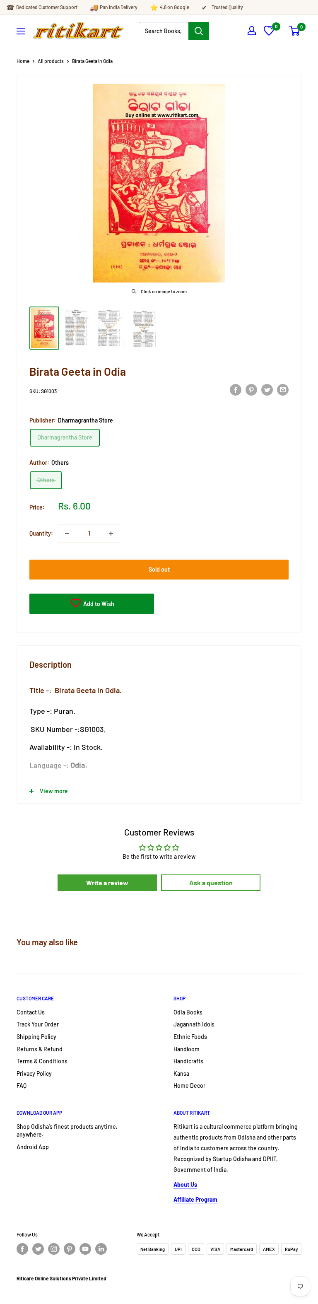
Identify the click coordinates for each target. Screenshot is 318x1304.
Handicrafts (188, 1061)
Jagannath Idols (193, 1024)
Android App (33, 1146)
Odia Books (187, 1012)
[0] (269, 33)
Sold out (159, 569)
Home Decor (189, 1085)
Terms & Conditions (42, 1061)
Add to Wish (98, 603)
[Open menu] (21, 31)
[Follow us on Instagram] (54, 1249)
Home (23, 61)
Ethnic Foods (190, 1036)
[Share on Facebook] (235, 390)
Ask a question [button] (211, 882)
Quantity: (41, 533)
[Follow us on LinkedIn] (101, 1249)
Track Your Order (38, 1024)
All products (51, 61)
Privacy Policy (34, 1073)
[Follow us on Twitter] (38, 1249)
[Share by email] (283, 390)
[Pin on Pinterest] (251, 390)
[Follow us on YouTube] (85, 1249)
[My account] (252, 30)
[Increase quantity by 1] (111, 533)
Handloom (186, 1049)
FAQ (21, 1085)
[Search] (198, 31)
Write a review (107, 882)
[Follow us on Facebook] (22, 1249)
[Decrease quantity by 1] (67, 533)
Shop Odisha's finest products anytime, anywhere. (67, 1130)
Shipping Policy (36, 1036)
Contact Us (31, 1012)
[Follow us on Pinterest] (69, 1249)
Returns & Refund (40, 1049)
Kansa (181, 1073)
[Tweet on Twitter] (267, 390)
